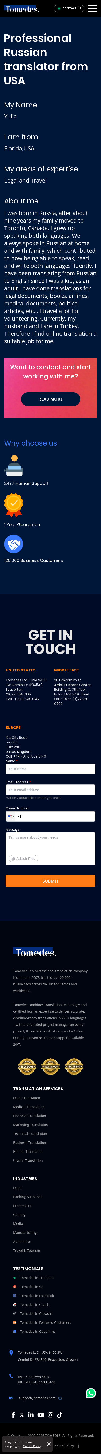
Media (18, 1223)
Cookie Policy (32, 1446)
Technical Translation (30, 1133)
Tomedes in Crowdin (36, 1313)
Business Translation (29, 1142)
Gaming (19, 1214)
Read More (50, 399)
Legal (17, 1188)
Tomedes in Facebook (37, 1295)
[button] (10, 816)
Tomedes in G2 (31, 1286)
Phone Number (18, 808)
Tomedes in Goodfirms (37, 1331)
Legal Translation (26, 1098)
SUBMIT (50, 881)
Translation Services (38, 1089)
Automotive (22, 1241)
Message (20, 844)
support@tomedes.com (37, 1398)
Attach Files (25, 858)
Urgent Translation (28, 1160)
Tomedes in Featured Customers (45, 1322)
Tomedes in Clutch (34, 1304)
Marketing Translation (30, 1124)
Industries (25, 1179)
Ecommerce (22, 1205)
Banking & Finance (27, 1196)
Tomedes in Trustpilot (37, 1277)
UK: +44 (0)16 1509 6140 (36, 1382)
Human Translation (28, 1151)
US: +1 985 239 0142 (33, 1377)
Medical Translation (28, 1107)
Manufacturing (25, 1232)
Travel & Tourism (26, 1250)
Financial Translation (29, 1115)
